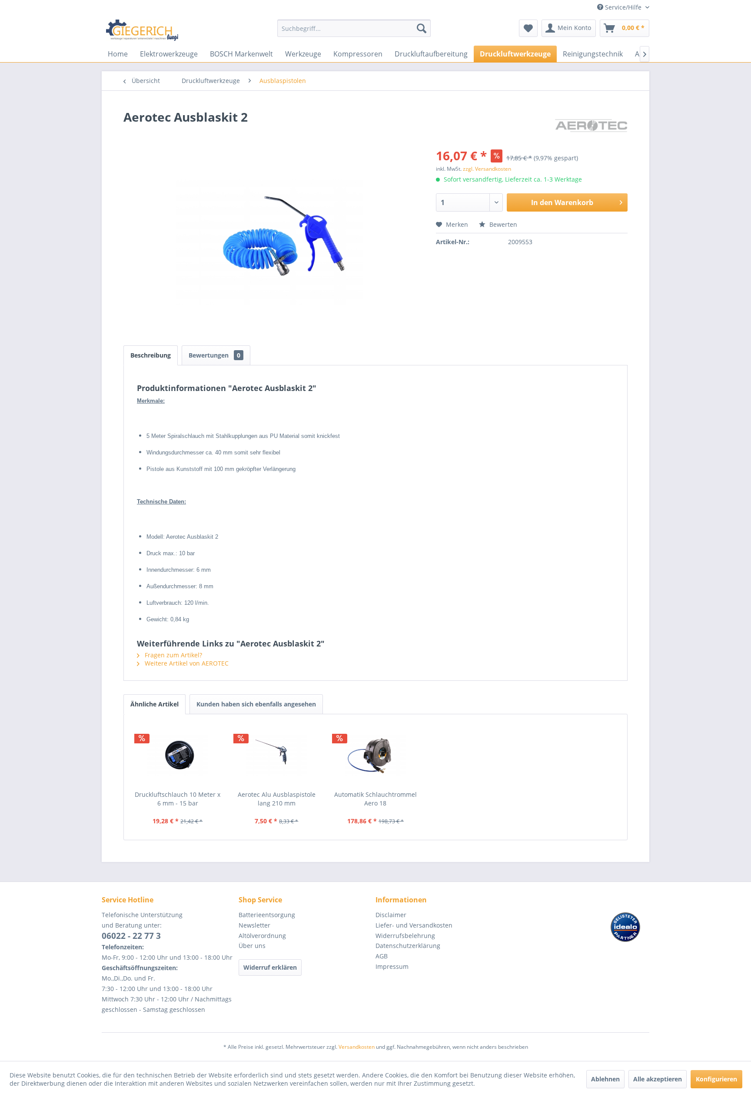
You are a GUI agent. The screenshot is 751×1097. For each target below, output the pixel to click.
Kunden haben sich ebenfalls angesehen (256, 704)
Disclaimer (391, 915)
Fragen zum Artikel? (172, 655)
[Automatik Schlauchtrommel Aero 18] (375, 755)
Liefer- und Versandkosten (414, 925)
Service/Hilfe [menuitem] (623, 7)
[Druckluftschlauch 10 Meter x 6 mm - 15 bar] (178, 755)
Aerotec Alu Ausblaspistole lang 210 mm (277, 798)
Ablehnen (605, 1079)
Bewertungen (214, 355)
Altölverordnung (262, 935)
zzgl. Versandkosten (487, 168)
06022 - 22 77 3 (131, 935)
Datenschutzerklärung (408, 945)
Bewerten (502, 224)
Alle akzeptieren (657, 1079)
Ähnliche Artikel (154, 704)
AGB (382, 956)
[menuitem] (354, 32)
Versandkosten (357, 1047)
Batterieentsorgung (267, 915)
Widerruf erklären (270, 967)
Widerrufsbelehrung (405, 935)
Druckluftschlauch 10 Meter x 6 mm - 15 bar (177, 798)
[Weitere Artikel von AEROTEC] (591, 125)
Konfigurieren (716, 1079)
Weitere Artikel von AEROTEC (186, 663)
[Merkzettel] (528, 28)
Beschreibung (150, 355)
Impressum (392, 966)
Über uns (252, 945)
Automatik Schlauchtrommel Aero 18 (375, 798)
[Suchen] (421, 28)
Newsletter (254, 925)
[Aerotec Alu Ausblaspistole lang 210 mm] (277, 755)
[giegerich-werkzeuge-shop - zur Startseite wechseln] (142, 30)
